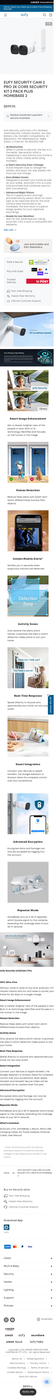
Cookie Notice (15, 1372)
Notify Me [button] (28, 1392)
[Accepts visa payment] (29, 1247)
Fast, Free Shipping (19, 1196)
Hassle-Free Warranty (21, 1201)
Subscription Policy (38, 1372)
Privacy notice (38, 1363)
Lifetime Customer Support (23, 1207)
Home (6, 1173)
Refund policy (17, 1363)
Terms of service (40, 1368)
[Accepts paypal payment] (22, 1247)
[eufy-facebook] (12, 1319)
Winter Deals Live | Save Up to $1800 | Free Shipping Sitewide (27, 8)
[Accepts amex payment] (7, 1247)
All (13, 1173)
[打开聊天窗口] (47, 1382)
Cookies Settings (16, 1368)
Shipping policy (35, 1359)
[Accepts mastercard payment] (15, 1247)
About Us (17, 1359)
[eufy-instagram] (6, 1319)
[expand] (48, 116)
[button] (50, 14)
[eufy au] (24, 15)
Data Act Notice (28, 1377)
